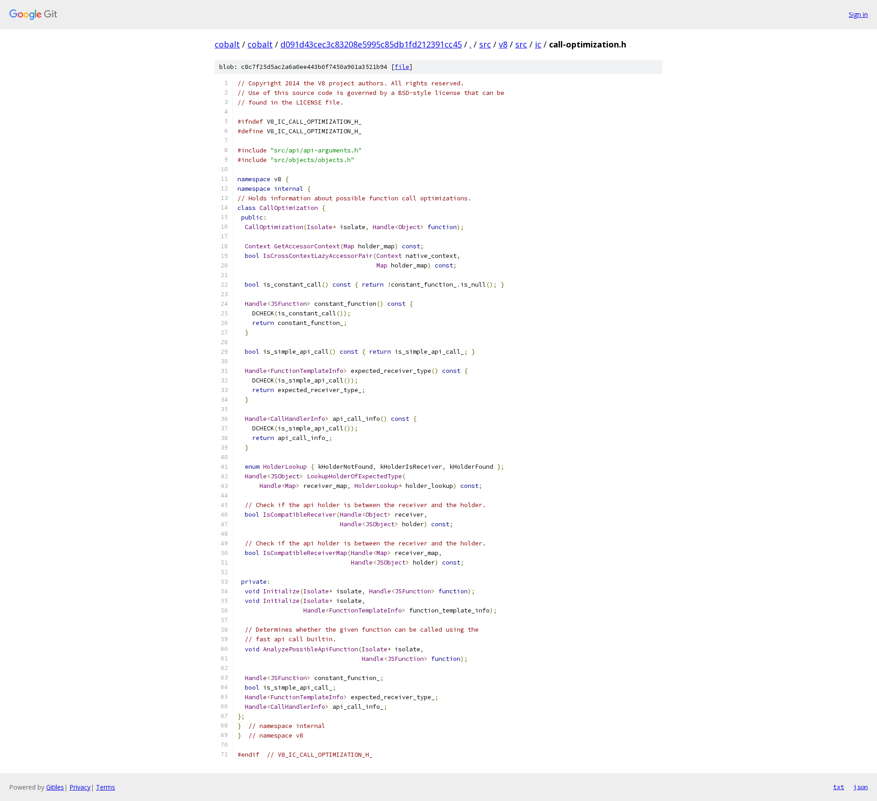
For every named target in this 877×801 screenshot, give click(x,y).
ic (538, 44)
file (402, 67)
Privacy (79, 787)
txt (838, 787)
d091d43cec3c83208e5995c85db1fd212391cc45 (371, 44)
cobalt (227, 44)
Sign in (858, 14)
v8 (503, 44)
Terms (105, 787)
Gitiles (55, 787)
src (485, 44)
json (860, 787)
